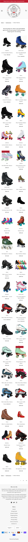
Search (14, 509)
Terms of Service (14, 521)
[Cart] (26, 11)
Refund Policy (14, 517)
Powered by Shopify (14, 539)
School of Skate (14, 513)
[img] (11, 502)
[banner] (14, 10)
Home (2, 22)
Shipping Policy (14, 515)
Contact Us (14, 523)
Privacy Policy (14, 519)
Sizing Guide (14, 511)
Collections (8, 22)
